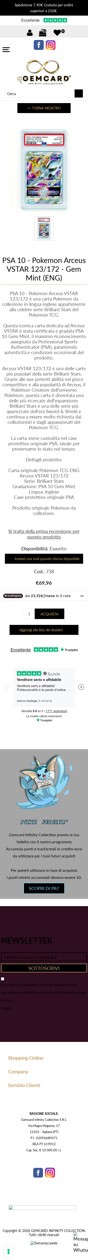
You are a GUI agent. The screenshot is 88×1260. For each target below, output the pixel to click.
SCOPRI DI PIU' (44, 888)
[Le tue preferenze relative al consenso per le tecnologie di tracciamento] (8, 1251)
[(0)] (57, 32)
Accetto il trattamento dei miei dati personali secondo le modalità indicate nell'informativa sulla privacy (43, 992)
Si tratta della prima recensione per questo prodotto (43, 534)
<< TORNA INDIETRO (44, 108)
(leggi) (6, 1008)
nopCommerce (51, 1239)
